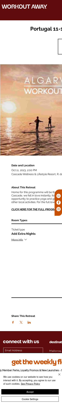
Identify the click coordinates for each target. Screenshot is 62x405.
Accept (30, 391)
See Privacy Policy (30, 383)
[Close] (57, 376)
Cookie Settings (30, 399)
